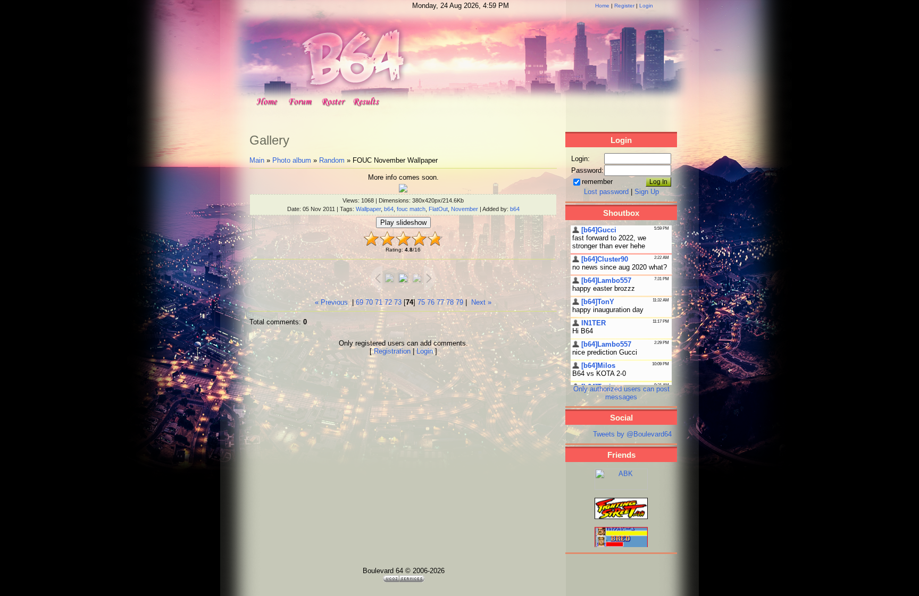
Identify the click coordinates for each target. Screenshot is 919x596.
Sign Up (646, 192)
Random (332, 160)
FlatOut (438, 209)
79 (459, 302)
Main (256, 160)
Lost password (606, 192)
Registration (392, 351)
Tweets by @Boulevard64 (632, 434)
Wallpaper (368, 209)
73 (398, 302)
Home (602, 6)
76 (431, 302)
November (464, 209)
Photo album (291, 160)
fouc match (411, 209)
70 (369, 302)
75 (421, 302)
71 (378, 302)
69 (359, 302)
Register (624, 6)
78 (450, 302)
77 (440, 302)
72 (388, 302)
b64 (389, 209)
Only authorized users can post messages (621, 393)
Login (646, 6)
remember (597, 182)
